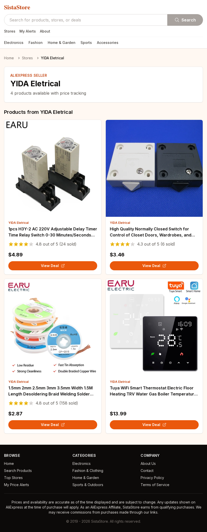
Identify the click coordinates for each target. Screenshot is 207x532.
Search (189, 19)
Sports (86, 42)
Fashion (36, 42)
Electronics (13, 42)
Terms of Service (155, 485)
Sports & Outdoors (87, 485)
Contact (147, 470)
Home (9, 58)
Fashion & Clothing (87, 470)
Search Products (18, 470)
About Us (148, 463)
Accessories (107, 42)
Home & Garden (61, 42)
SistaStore (17, 7)
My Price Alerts (16, 485)
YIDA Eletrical (18, 223)
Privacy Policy (152, 477)
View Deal (50, 265)
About (45, 31)
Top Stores (13, 477)
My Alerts (27, 31)
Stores (9, 31)
